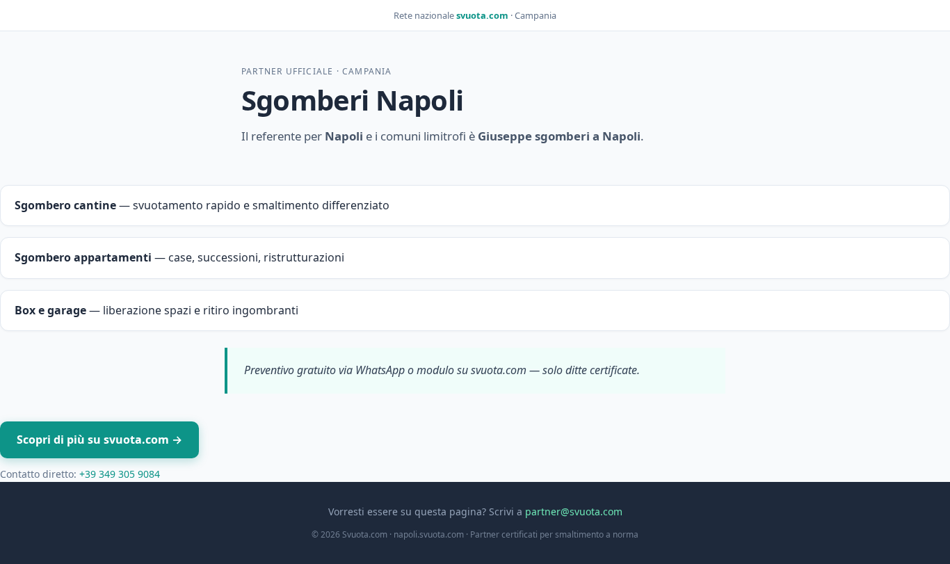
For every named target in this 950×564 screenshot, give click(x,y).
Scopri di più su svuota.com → (99, 439)
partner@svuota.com (573, 511)
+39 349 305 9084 (119, 474)
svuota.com (482, 15)
